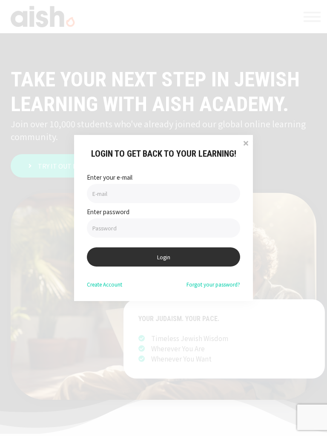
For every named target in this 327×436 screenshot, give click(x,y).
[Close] (245, 142)
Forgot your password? (213, 284)
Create (104, 284)
